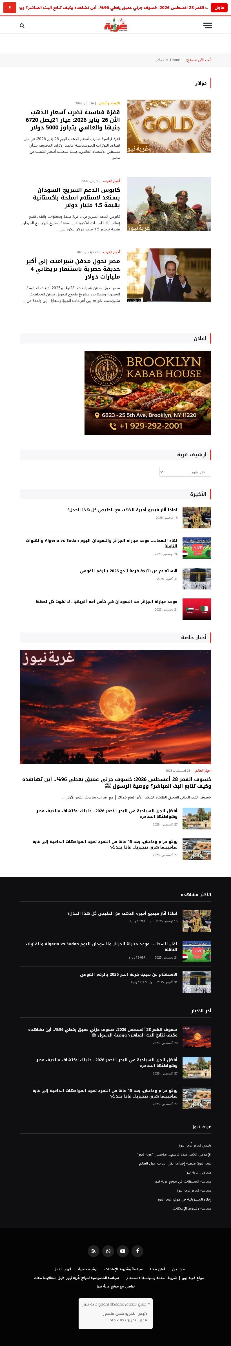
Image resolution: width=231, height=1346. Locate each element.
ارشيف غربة (87, 1269)
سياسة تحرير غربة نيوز (194, 1190)
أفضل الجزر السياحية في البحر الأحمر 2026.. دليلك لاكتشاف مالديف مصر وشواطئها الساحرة (106, 814)
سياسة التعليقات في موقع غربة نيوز (182, 1181)
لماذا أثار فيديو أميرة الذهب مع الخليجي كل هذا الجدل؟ (122, 510)
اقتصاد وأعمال (109, 103)
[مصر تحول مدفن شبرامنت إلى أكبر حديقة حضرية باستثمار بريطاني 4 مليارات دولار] (169, 275)
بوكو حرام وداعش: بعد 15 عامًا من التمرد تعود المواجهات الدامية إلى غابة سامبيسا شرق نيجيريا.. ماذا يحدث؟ (104, 844)
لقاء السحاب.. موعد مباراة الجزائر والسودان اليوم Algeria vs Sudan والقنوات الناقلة (101, 543)
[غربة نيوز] (115, 25)
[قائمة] (207, 25)
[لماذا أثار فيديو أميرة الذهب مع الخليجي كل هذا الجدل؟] (197, 517)
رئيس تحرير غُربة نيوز (195, 1145)
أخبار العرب (111, 181)
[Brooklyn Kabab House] (148, 434)
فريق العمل (62, 1269)
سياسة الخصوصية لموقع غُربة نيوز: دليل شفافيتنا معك (76, 1278)
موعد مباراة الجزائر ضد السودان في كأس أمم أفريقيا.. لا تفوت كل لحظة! (106, 602)
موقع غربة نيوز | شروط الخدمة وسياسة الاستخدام (165, 1278)
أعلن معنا (157, 1269)
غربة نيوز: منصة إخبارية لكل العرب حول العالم (175, 1163)
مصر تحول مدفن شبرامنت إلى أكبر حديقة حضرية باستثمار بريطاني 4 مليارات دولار (73, 269)
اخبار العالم (203, 770)
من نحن (178, 1269)
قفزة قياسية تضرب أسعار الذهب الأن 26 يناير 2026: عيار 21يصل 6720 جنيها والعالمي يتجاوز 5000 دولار (73, 120)
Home (175, 60)
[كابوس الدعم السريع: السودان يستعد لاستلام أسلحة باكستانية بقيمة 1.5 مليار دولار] (169, 204)
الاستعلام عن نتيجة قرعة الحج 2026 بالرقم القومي (128, 571)
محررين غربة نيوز (198, 1172)
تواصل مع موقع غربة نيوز (115, 1286)
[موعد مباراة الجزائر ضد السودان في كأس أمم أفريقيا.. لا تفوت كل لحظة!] (197, 609)
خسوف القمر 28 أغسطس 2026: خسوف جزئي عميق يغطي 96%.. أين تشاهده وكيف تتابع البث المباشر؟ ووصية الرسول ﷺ (116, 783)
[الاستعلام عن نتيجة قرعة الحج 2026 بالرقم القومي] (197, 578)
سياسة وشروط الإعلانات (192, 1208)
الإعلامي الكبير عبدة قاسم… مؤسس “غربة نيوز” (174, 1154)
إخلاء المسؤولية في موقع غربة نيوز (184, 1199)
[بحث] (23, 25)
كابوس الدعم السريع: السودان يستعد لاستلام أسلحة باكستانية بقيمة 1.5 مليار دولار (76, 197)
